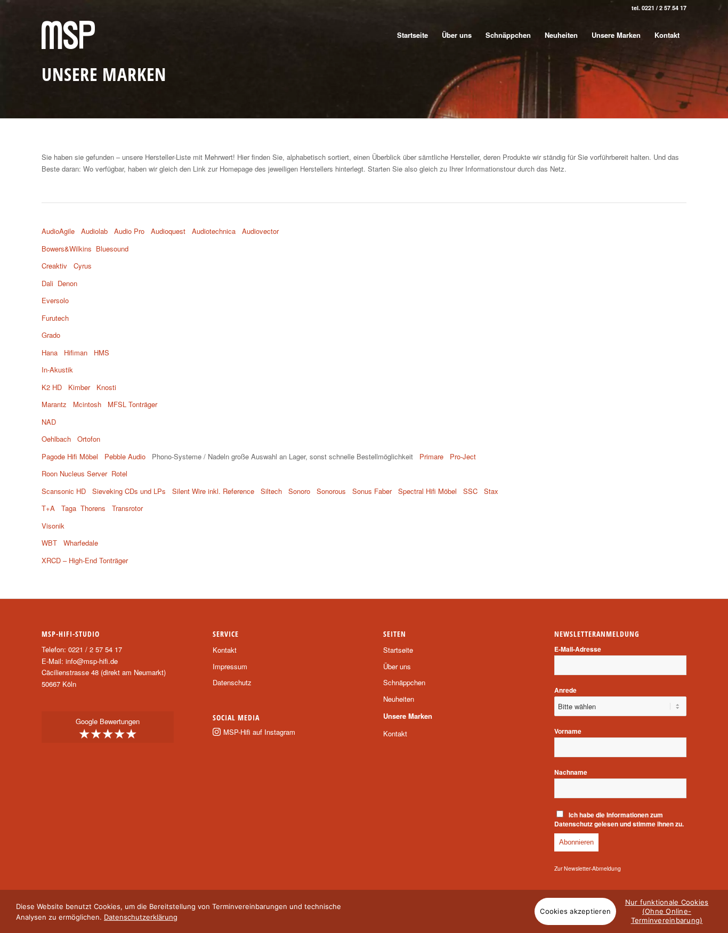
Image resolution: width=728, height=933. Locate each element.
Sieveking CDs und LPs (129, 491)
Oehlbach (56, 439)
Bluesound (112, 249)
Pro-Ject (463, 456)
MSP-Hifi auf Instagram (259, 732)
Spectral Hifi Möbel (427, 491)
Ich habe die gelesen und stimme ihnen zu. (619, 819)
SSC (470, 491)
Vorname (567, 731)
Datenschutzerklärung (140, 917)
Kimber (79, 387)
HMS (101, 352)
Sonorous (331, 491)
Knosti (106, 387)
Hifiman (75, 352)
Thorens (93, 508)
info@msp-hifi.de (92, 661)
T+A (48, 508)
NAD (49, 422)
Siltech (271, 491)
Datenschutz (232, 682)
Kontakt (225, 650)
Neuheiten (398, 699)
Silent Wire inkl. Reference (213, 491)
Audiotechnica (214, 231)
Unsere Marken (407, 716)
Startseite (398, 650)
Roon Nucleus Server (74, 473)
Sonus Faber (372, 491)
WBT (49, 543)
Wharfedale (80, 543)
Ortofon (88, 439)
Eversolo (55, 300)
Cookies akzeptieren (575, 911)
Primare (431, 456)
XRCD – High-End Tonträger (85, 560)
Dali (47, 283)
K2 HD (52, 387)
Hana (50, 352)
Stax (491, 491)
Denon (67, 283)
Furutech (55, 318)
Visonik (53, 526)
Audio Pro (129, 231)
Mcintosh (87, 404)
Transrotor (127, 508)
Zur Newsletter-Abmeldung (587, 868)
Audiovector (261, 231)
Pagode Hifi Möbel (70, 456)
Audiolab (94, 231)
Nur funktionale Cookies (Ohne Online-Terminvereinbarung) (667, 911)
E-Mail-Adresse (577, 649)
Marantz (54, 404)
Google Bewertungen (108, 729)
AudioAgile (58, 231)
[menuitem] (412, 35)
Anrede (565, 690)
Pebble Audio (124, 456)
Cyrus (83, 266)
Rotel (119, 473)
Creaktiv (54, 266)
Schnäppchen (404, 682)
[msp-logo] (68, 35)
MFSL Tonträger (132, 404)
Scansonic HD (64, 491)
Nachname (570, 772)
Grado (51, 335)
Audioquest (168, 231)
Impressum (230, 666)
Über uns (397, 666)
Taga (68, 508)
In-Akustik (57, 369)
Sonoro (299, 491)
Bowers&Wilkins (67, 249)
